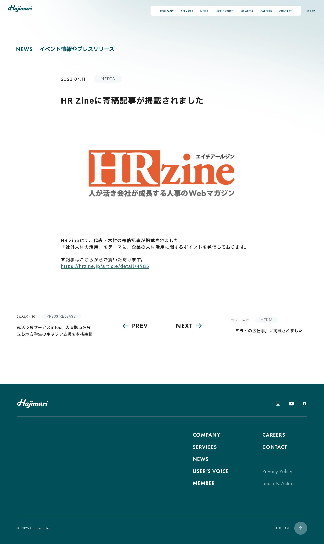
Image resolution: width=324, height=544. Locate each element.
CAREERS (266, 11)
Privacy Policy (277, 471)
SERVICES (187, 11)
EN (313, 10)
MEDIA (108, 79)
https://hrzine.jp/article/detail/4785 (105, 266)
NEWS (204, 11)
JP (308, 10)
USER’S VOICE (224, 11)
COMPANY (167, 11)
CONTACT (285, 11)
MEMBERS (247, 11)
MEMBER (204, 483)
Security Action (278, 483)
